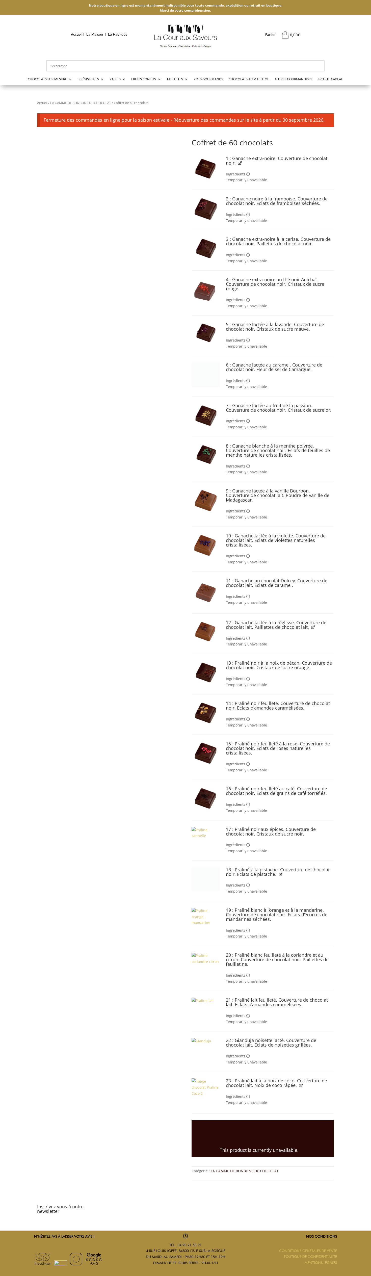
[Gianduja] (206, 1050)
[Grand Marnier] (206, 672)
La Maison (94, 35)
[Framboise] (206, 208)
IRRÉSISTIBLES (88, 79)
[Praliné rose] (206, 753)
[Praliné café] (206, 798)
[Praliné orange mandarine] (206, 919)
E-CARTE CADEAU (330, 79)
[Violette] (206, 545)
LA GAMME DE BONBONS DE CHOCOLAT (80, 102)
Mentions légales (321, 1263)
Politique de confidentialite (310, 1257)
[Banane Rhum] (206, 631)
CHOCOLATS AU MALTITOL (249, 79)
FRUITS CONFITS (143, 79)
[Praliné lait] (206, 1008)
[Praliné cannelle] (206, 838)
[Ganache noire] (206, 168)
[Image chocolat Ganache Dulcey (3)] (206, 592)
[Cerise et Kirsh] (206, 248)
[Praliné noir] (206, 713)
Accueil (76, 35)
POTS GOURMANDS (208, 79)
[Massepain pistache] (206, 879)
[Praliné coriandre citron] (206, 964)
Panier (270, 34)
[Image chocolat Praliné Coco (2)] (206, 1092)
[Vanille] (206, 500)
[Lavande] (206, 332)
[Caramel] (206, 374)
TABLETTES (175, 79)
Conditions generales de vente (308, 1251)
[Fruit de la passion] (206, 415)
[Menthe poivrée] (206, 454)
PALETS (115, 79)
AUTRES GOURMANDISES (293, 79)
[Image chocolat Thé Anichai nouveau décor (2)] (206, 291)
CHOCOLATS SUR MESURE (47, 79)
